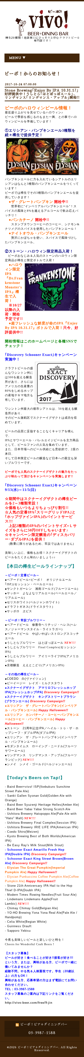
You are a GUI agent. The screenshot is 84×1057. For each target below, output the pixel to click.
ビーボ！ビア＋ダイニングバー (38, 1047)
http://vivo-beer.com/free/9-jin (28, 1002)
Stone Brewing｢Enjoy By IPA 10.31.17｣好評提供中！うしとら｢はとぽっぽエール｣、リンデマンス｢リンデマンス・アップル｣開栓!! (42, 94)
